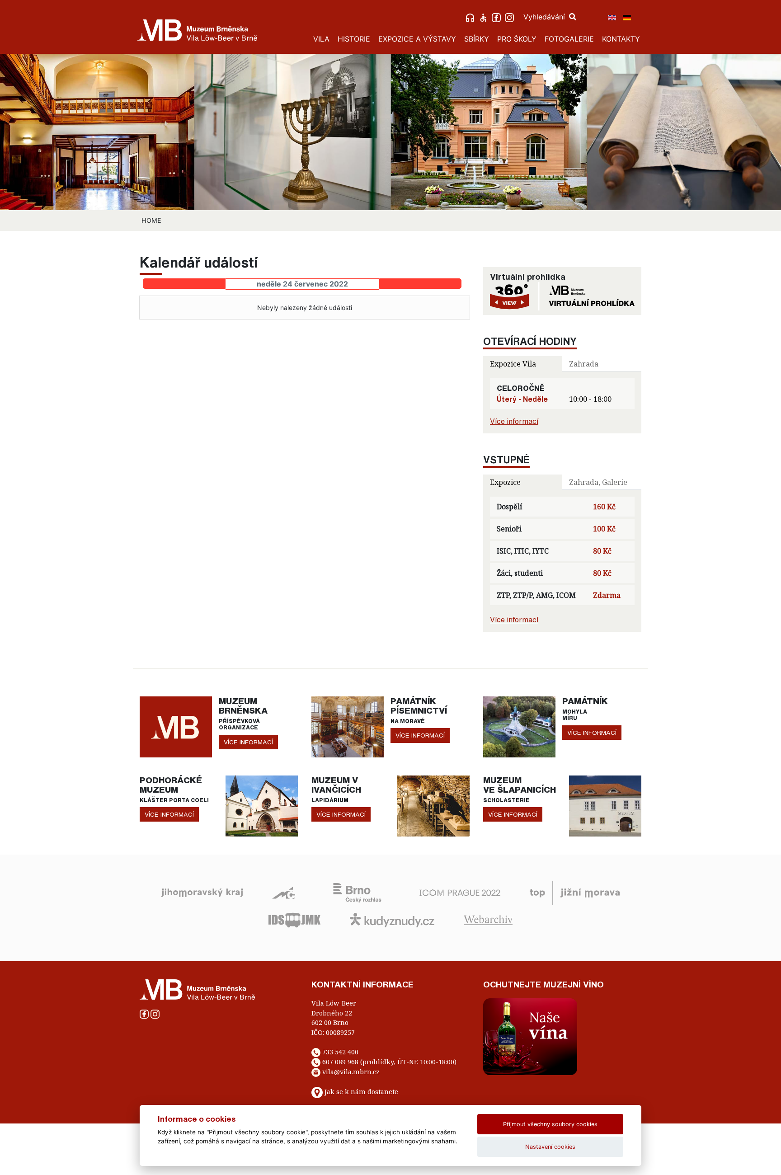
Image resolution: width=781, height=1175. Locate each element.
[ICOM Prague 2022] (460, 892)
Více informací (514, 421)
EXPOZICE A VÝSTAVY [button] (417, 38)
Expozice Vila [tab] (513, 364)
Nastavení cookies (550, 1146)
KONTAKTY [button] (621, 38)
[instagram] (510, 16)
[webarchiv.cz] (488, 919)
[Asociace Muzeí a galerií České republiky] (284, 892)
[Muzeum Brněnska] (176, 726)
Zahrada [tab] (583, 364)
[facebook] (497, 16)
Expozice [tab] (505, 482)
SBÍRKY (476, 38)
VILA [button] (321, 38)
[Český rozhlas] (357, 892)
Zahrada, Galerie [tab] (598, 482)
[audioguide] (471, 16)
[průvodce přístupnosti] (484, 16)
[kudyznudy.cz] (392, 919)
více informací (248, 742)
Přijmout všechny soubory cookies (550, 1124)
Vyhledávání (545, 16)
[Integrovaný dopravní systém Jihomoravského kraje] (294, 919)
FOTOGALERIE (569, 38)
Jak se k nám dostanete (361, 1091)
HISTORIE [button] (354, 38)
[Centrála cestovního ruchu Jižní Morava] (574, 892)
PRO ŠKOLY (516, 38)
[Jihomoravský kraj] (202, 892)
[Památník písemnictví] (347, 726)
